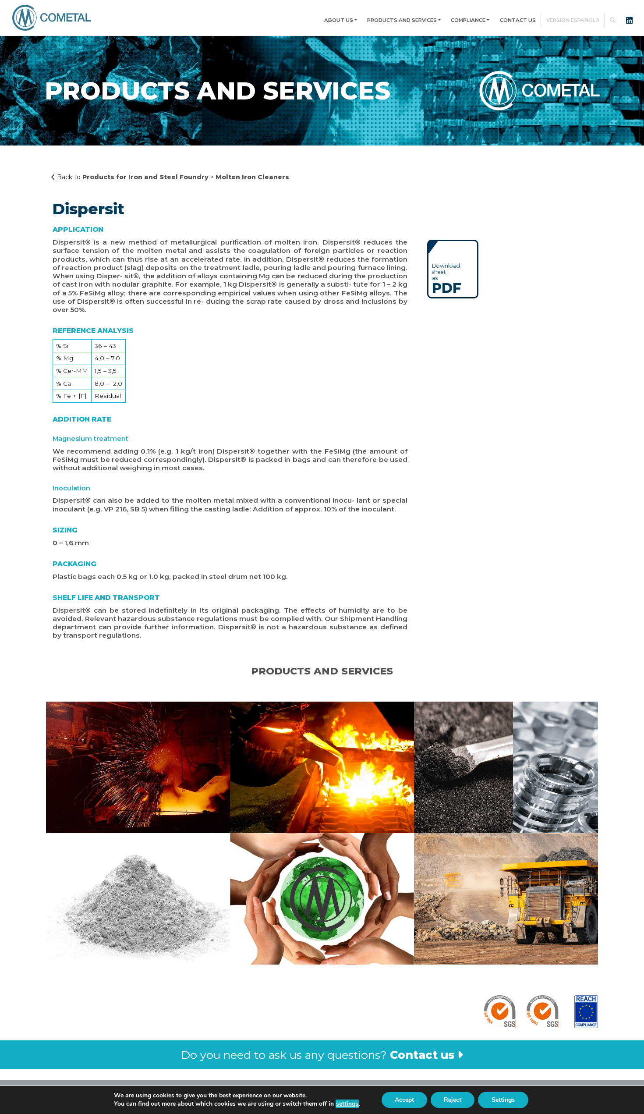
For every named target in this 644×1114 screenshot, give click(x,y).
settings (347, 1104)
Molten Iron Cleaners (252, 177)
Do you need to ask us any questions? (317, 1054)
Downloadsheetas (446, 278)
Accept (404, 1100)
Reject (452, 1100)
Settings (503, 1100)
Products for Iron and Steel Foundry (145, 177)
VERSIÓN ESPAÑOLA (573, 20)
